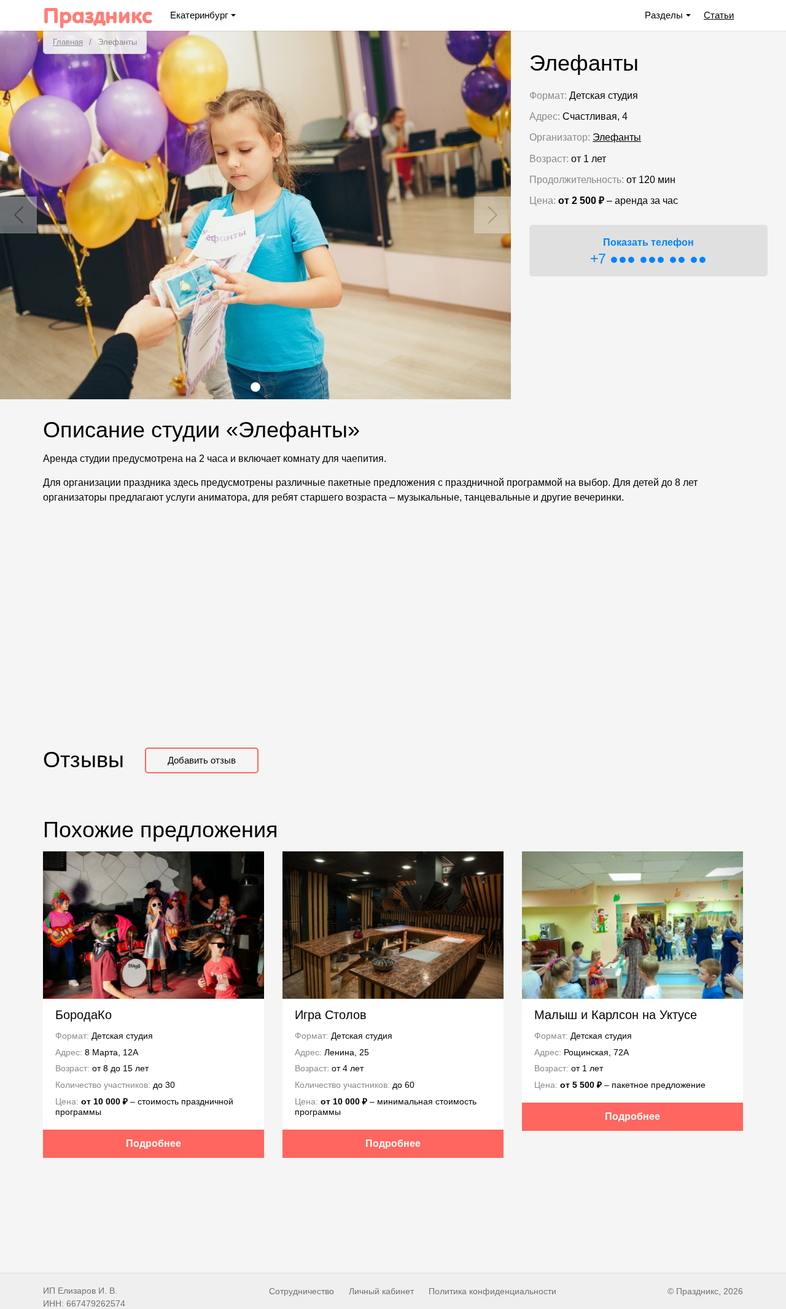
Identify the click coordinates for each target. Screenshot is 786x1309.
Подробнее (153, 1143)
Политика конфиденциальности (492, 1291)
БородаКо (83, 1015)
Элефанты (617, 137)
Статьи (719, 15)
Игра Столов (331, 1015)
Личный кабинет (381, 1291)
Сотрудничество (301, 1291)
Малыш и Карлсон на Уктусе (615, 1015)
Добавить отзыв (202, 760)
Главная (68, 42)
